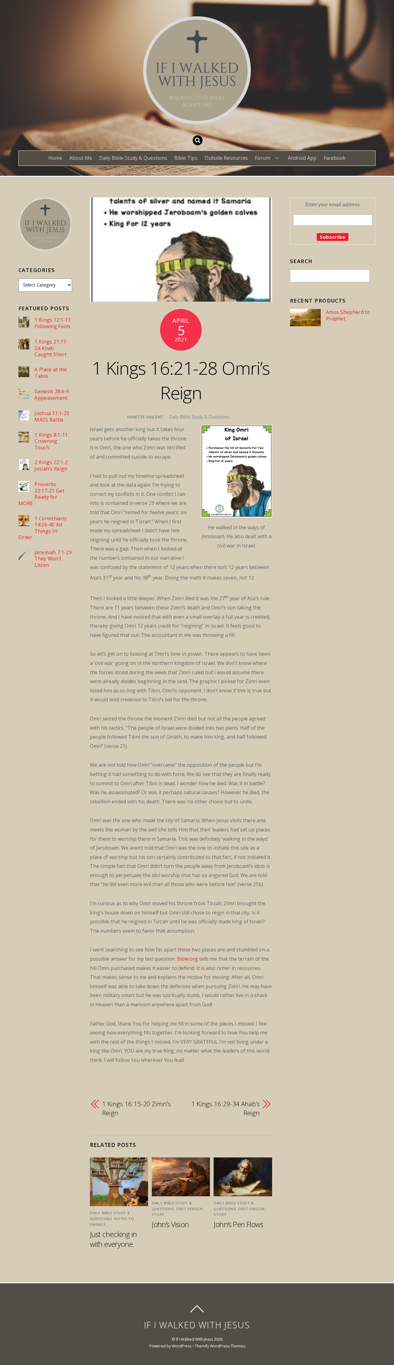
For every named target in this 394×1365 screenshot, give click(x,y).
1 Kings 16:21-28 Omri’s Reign (181, 380)
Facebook (335, 158)
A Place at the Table (50, 372)
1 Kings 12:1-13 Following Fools (52, 323)
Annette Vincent (145, 417)
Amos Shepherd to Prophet (348, 315)
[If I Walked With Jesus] (197, 119)
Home (55, 158)
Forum (262, 158)
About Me (80, 158)
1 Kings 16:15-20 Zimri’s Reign (136, 1108)
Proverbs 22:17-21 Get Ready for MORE (41, 493)
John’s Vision (170, 1224)
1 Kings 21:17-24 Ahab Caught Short (51, 348)
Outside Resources (226, 158)
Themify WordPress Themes (220, 1346)
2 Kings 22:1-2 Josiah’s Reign (51, 465)
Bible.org (187, 958)
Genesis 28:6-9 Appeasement (51, 394)
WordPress (181, 1346)
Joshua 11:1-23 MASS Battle (51, 416)
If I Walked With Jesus (194, 1339)
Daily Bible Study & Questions (133, 158)
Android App (302, 158)
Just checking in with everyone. (113, 1239)
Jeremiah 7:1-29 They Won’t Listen (53, 558)
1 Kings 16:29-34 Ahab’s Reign (225, 1108)
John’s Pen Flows (238, 1224)
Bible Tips (185, 158)
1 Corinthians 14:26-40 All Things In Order (42, 528)
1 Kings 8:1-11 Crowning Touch (51, 441)
